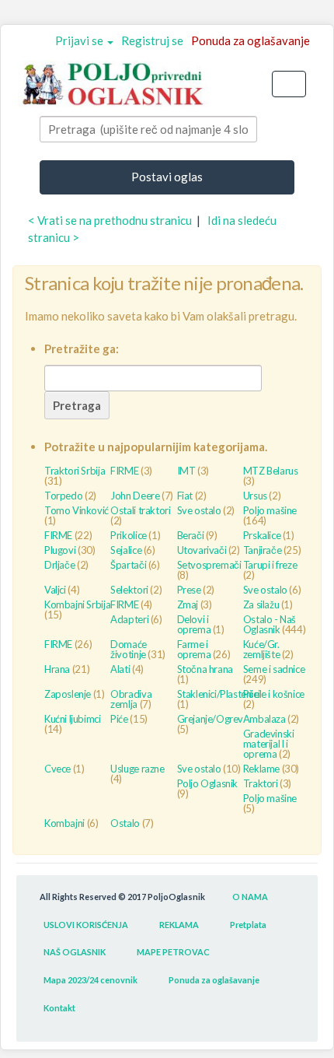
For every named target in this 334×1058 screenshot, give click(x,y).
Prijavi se (80, 40)
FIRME (124, 470)
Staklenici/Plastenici (218, 694)
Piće (118, 719)
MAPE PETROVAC (173, 952)
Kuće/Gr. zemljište (261, 649)
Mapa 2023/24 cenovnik (90, 980)
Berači (190, 535)
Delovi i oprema (194, 624)
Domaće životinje (128, 649)
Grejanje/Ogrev (210, 719)
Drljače (59, 565)
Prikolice (128, 535)
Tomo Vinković (76, 510)
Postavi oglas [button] (167, 177)
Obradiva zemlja (130, 699)
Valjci (55, 589)
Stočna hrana (205, 669)
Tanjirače (262, 550)
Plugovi (59, 550)
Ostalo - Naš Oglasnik (269, 624)
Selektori (129, 589)
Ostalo (125, 823)
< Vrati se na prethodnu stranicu (110, 220)
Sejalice (125, 550)
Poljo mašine (270, 510)
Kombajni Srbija (77, 604)
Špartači (128, 565)
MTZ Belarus (270, 470)
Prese (189, 589)
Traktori (260, 783)
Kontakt (59, 1008)
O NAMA (250, 897)
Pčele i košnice (273, 694)
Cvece (57, 768)
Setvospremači (209, 565)
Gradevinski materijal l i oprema (268, 743)
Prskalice (262, 535)
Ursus (255, 495)
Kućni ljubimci (72, 719)
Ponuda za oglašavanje (250, 40)
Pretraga (77, 405)
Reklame (261, 768)
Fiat (185, 495)
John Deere (134, 495)
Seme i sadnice (274, 669)
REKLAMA (179, 925)
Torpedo (63, 495)
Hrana (57, 669)
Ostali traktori (140, 510)
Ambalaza (264, 719)
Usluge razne (137, 768)
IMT (186, 470)
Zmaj (187, 604)
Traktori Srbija (74, 470)
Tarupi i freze (270, 565)
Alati (120, 669)
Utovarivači (202, 550)
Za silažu (261, 604)
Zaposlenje (67, 694)
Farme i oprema (194, 649)
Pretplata (248, 925)
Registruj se (152, 40)
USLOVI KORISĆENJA (85, 925)
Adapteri (129, 619)
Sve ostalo (199, 510)
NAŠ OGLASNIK (74, 952)
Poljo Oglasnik (207, 783)
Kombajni (64, 823)
